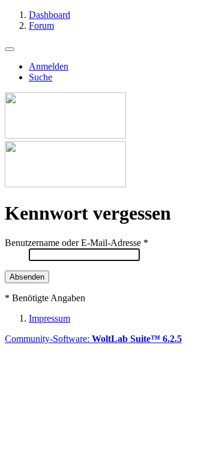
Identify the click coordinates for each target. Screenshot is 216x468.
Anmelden (48, 66)
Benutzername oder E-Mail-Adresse (73, 243)
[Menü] (9, 49)
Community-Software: (93, 339)
